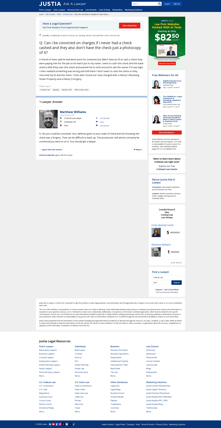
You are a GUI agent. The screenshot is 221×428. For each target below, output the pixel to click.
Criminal (78, 354)
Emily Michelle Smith (162, 225)
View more (176, 263)
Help (138, 424)
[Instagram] (60, 424)
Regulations (44, 393)
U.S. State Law (82, 382)
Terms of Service (148, 424)
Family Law (79, 368)
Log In (167, 4)
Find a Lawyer (45, 10)
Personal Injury (81, 372)
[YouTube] (53, 424)
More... (42, 376)
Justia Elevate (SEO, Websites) (159, 397)
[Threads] (63, 424)
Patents (113, 400)
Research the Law (75, 10)
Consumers (156, 187)
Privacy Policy (162, 424)
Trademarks (115, 404)
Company (130, 424)
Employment (115, 357)
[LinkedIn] (50, 424)
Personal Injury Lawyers (49, 372)
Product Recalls (117, 397)
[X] (70, 424)
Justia (41, 14)
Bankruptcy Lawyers (48, 350)
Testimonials (151, 408)
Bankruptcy (80, 350)
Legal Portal (120, 424)
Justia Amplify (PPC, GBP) (157, 400)
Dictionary (150, 350)
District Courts (45, 404)
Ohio (59, 14)
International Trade (119, 365)
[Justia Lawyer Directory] (73, 424)
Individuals (80, 346)
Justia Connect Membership (158, 385)
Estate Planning (81, 365)
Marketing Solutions (133, 10)
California (79, 397)
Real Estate (115, 368)
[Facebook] (56, 424)
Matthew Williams (73, 112)
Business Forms (117, 393)
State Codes (80, 389)
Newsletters (117, 10)
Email (102, 122)
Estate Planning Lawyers (49, 365)
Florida (78, 400)
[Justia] (50, 4)
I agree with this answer (51, 149)
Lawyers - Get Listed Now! (167, 289)
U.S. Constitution (46, 385)
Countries (114, 408)
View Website (104, 126)
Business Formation (119, 350)
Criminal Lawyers (46, 357)
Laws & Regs (104, 10)
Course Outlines (153, 361)
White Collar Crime (106, 35)
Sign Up (177, 4)
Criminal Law (68, 14)
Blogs (148, 368)
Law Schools (91, 10)
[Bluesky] (66, 424)
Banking (82, 35)
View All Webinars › (167, 132)
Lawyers (155, 193)
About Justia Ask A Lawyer (163, 181)
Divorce (78, 357)
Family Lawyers (45, 368)
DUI (76, 361)
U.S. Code (43, 389)
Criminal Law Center (166, 169)
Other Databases (119, 382)
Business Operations (119, 354)
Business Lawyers (47, 354)
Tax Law (114, 372)
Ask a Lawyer (60, 10)
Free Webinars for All (165, 75)
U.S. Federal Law (47, 382)
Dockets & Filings (46, 408)
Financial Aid (151, 357)
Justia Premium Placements (158, 393)
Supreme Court (45, 397)
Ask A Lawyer (50, 14)
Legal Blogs (115, 389)
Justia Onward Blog (154, 404)
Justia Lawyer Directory (156, 389)
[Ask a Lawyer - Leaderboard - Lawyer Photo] (156, 232)
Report (138, 149)
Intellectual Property (119, 361)
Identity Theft (91, 35)
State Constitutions (83, 385)
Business (114, 346)
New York (79, 404)
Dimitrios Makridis (46, 155)
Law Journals (151, 365)
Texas (77, 408)
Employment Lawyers (48, 361)
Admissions (151, 354)
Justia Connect (108, 424)
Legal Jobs (114, 385)
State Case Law (81, 393)
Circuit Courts (45, 400)
